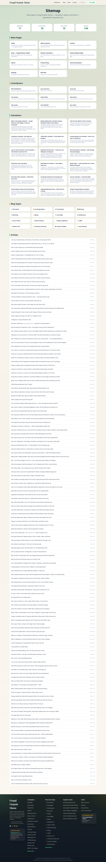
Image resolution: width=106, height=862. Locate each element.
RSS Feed (16, 826)
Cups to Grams (31, 816)
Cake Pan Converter (32, 821)
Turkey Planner (31, 826)
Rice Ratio (30, 802)
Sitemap (83, 805)
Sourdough (30, 805)
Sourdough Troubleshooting (70, 808)
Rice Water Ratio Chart (69, 802)
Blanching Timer (31, 813)
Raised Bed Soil (31, 837)
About (69, 2)
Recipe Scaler (30, 845)
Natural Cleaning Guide (69, 813)
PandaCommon (14, 832)
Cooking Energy (31, 832)
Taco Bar (29, 829)
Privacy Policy (84, 808)
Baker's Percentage (32, 848)
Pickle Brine (30, 808)
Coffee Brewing (31, 840)
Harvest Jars (30, 824)
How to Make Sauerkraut (69, 816)
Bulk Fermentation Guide (70, 818)
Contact (75, 2)
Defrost (29, 810)
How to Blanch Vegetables (70, 810)
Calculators (57, 2)
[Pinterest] (10, 826)
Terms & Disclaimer (86, 810)
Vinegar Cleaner (31, 834)
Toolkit (93, 2)
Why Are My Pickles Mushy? (70, 805)
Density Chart (31, 843)
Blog (64, 2)
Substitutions (30, 818)
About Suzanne (85, 802)
